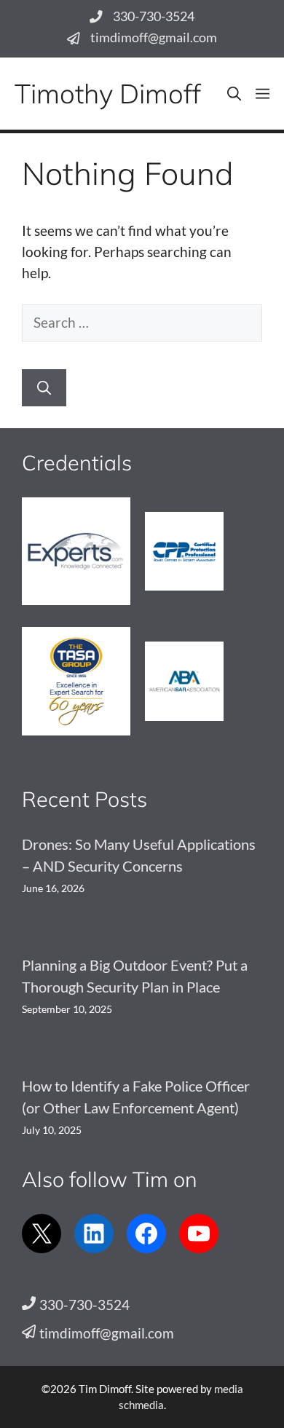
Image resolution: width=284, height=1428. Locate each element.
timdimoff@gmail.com (153, 37)
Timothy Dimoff (108, 93)
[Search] (44, 387)
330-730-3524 (153, 16)
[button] (234, 93)
